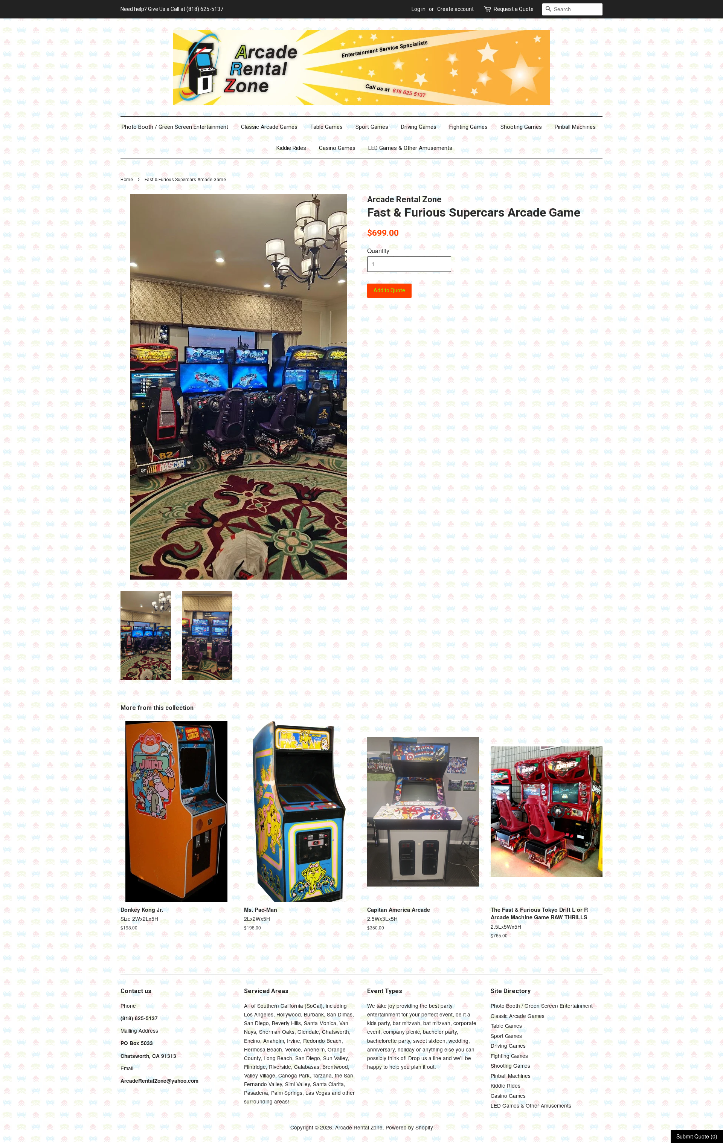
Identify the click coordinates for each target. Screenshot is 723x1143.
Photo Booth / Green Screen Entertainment (175, 127)
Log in (419, 9)
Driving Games (418, 127)
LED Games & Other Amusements (410, 148)
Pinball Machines (575, 127)
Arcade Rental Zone (359, 1127)
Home (126, 179)
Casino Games (337, 148)
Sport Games (371, 127)
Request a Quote (514, 9)
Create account (455, 9)
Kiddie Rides (291, 148)
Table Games (326, 127)
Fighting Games (468, 127)
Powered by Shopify (409, 1127)
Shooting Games (521, 127)
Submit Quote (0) (696, 1136)
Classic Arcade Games (269, 127)
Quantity (378, 250)
